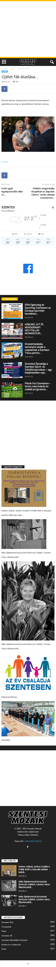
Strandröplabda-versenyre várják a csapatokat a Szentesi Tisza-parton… (37, 348)
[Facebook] (4, 89)
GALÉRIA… (6, 740)
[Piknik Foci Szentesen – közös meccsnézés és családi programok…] (12, 390)
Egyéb (13, 68)
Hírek (3, 931)
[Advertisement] (28, 29)
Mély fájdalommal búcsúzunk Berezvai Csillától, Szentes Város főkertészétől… (34, 884)
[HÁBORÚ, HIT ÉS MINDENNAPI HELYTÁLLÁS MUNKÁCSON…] (12, 331)
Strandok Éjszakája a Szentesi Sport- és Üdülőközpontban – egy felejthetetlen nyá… (38, 368)
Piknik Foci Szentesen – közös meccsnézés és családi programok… (38, 386)
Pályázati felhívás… (10, 697)
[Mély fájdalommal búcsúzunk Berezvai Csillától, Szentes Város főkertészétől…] (23, 534)
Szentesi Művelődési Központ (14, 940)
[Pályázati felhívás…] (28, 673)
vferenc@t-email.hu (32, 841)
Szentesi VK (6, 936)
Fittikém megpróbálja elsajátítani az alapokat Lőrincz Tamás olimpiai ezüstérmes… (43, 193)
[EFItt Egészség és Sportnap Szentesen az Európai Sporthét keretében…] (12, 311)
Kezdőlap (4, 68)
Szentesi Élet (7, 922)
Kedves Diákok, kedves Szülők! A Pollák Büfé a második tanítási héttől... (34, 869)
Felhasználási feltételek (28, 835)
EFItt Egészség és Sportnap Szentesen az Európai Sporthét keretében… (38, 309)
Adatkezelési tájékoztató (28, 832)
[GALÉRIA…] (28, 718)
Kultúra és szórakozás (11, 945)
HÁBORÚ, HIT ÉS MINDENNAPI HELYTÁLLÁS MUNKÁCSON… (34, 329)
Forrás (4, 162)
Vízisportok (6, 927)
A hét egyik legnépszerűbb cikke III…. (12, 191)
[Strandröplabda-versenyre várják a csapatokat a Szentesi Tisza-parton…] (12, 350)
